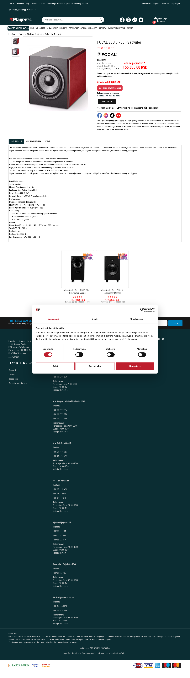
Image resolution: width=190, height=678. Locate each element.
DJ (37, 28)
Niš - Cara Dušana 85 (61, 481)
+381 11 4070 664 (60, 610)
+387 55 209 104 (59, 531)
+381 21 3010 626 (60, 452)
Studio (84, 28)
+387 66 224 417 (59, 540)
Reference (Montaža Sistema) (69, 4)
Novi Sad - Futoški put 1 (62, 443)
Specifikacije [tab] (16, 141)
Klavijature (52, 28)
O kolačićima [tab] (136, 319)
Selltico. (124, 653)
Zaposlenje (51, 4)
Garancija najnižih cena (18, 383)
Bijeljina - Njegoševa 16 (62, 522)
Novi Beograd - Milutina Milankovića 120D (69, 401)
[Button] (100, 20)
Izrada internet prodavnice (109, 653)
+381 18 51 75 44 (59, 494)
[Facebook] (122, 19)
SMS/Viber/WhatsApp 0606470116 (22, 10)
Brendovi (20, 4)
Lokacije (34, 4)
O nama (42, 4)
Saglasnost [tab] (53, 319)
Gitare (42, 28)
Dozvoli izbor (95, 366)
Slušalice (92, 28)
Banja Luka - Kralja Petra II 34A (64, 564)
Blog (27, 4)
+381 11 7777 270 (60, 414)
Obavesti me (107, 102)
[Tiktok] (135, 19)
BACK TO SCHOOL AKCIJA (18, 28)
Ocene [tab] (47, 141)
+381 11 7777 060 (60, 419)
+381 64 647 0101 (60, 498)
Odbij (55, 366)
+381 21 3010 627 (60, 456)
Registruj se (175, 4)
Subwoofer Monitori (53, 34)
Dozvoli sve (135, 366)
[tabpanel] (95, 192)
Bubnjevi (63, 28)
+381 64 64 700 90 (60, 606)
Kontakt (85, 4)
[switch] (79, 354)
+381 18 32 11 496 (60, 489)
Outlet (130, 28)
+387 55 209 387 (59, 535)
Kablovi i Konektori (116, 28)
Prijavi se (165, 4)
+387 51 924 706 (59, 573)
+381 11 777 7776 (60, 410)
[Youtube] (141, 19)
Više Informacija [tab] (33, 141)
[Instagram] (128, 19)
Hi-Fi (32, 28)
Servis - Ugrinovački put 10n (63, 597)
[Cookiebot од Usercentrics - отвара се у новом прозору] (142, 310)
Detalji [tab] (95, 319)
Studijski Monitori (34, 34)
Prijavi (175, 323)
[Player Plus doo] (20, 19)
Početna (11, 34)
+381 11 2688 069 (60, 377)
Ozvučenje (74, 28)
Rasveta (102, 28)
